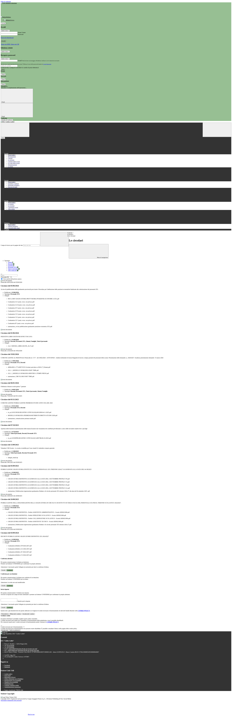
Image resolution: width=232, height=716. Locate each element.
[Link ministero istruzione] (9, 3)
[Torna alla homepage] (116, 122)
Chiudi (3, 74)
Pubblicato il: (8, 292)
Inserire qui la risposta (24, 601)
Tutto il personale (14, 269)
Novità (71, 234)
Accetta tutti (28, 614)
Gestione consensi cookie (11, 685)
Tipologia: (7, 294)
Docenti (11, 264)
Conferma (9, 120)
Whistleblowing (8, 684)
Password (20, 34)
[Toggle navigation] (15, 130)
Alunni (10, 262)
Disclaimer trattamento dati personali (11, 700)
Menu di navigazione (102, 257)
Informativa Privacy (10, 677)
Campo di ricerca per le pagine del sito (12, 245)
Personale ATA (13, 267)
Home (70, 232)
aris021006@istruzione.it (22, 649)
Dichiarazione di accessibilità (12, 680)
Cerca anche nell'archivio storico (12, 279)
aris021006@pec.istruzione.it (23, 650)
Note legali (7, 675)
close (2, 138)
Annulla (3, 120)
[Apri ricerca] (217, 130)
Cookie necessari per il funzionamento (12, 627)
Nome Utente (22, 32)
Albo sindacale (13, 270)
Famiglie (11, 265)
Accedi (3, 23)
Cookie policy (8, 674)
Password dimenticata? (7, 37)
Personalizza (4, 614)
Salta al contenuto (6, 1)
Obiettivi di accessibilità (11, 682)
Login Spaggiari (47, 64)
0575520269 (10, 647)
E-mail (20, 60)
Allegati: (6, 295)
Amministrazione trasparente (12, 687)
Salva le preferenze (15, 630)
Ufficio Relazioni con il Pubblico (13, 679)
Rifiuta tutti (15, 614)
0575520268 (10, 645)
